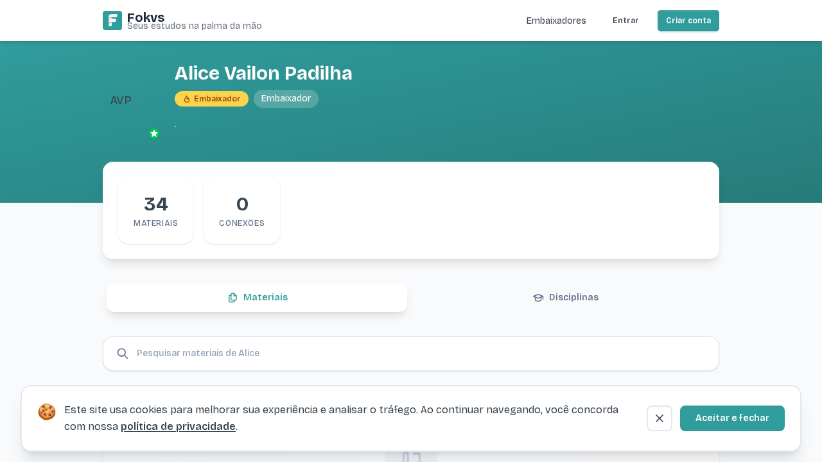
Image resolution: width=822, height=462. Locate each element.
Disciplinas (574, 297)
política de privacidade (178, 426)
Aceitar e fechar (732, 418)
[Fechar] (659, 418)
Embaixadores (556, 20)
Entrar (626, 20)
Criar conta (688, 20)
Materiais (265, 297)
